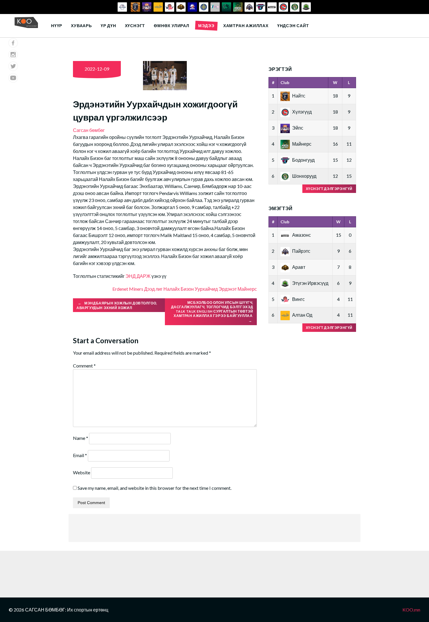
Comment (84, 365)
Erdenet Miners (127, 289)
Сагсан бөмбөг (89, 130)
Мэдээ (206, 25)
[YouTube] (13, 78)
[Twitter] (13, 66)
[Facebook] (13, 43)
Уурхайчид (206, 289)
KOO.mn (411, 609)
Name (80, 438)
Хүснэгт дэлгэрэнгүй (329, 189)
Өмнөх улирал (171, 25)
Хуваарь (81, 25)
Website (81, 472)
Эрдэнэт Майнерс (238, 289)
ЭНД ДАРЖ (138, 276)
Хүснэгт (135, 25)
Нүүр (56, 25)
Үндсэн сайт (293, 25)
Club (284, 82)
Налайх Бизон (178, 289)
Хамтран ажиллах (245, 25)
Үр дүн (108, 25)
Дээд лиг (153, 289)
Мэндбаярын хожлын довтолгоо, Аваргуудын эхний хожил (116, 305)
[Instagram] (13, 54)
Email (80, 455)
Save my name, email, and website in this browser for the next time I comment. (154, 488)
